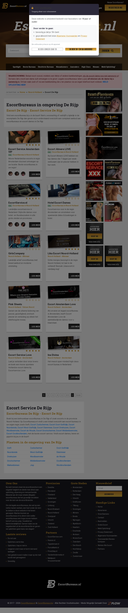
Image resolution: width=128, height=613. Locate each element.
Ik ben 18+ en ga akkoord (80, 49)
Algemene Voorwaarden (67, 36)
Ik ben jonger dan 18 (47, 49)
